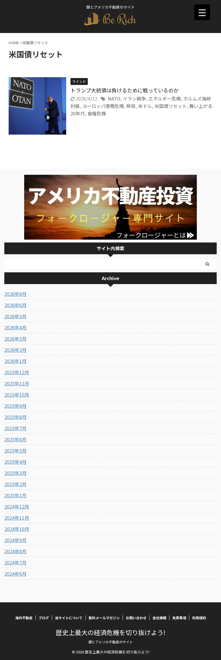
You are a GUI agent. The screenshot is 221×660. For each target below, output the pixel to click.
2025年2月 (15, 484)
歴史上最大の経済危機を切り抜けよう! (110, 632)
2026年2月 (15, 349)
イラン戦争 (134, 98)
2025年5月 (15, 450)
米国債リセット (171, 105)
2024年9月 (15, 540)
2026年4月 (15, 327)
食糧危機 (96, 113)
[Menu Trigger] (202, 12)
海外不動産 (24, 617)
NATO (114, 98)
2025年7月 (15, 428)
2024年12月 (16, 506)
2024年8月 (15, 551)
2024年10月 (16, 528)
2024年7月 (15, 562)
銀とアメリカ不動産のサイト (110, 641)
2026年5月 (15, 316)
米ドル (145, 105)
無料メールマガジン (104, 617)
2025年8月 (15, 417)
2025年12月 (16, 372)
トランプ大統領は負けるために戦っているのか (125, 90)
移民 (131, 105)
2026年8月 (15, 293)
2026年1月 (15, 361)
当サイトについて (69, 617)
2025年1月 (15, 495)
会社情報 (159, 617)
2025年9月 (15, 405)
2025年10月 (16, 394)
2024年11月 (16, 517)
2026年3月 (15, 338)
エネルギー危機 (164, 98)
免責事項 (179, 617)
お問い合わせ (136, 617)
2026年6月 (15, 305)
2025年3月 (15, 472)
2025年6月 (15, 439)
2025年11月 (16, 383)
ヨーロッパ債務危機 (103, 105)
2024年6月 (15, 573)
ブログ (44, 617)
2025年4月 (15, 461)
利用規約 (199, 617)
